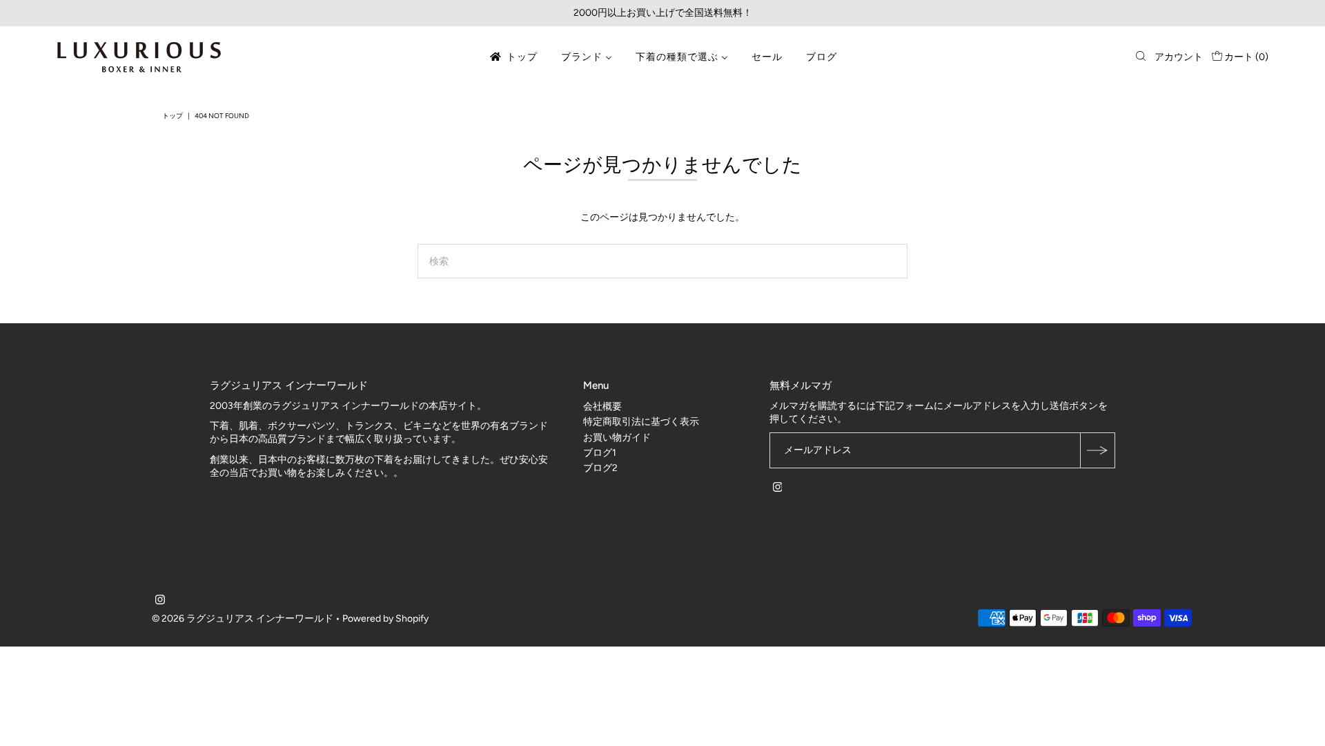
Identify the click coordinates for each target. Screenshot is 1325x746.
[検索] (1140, 57)
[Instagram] (778, 489)
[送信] (1097, 450)
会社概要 (602, 406)
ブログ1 (599, 453)
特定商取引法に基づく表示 (641, 422)
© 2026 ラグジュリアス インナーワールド (242, 618)
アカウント (1179, 57)
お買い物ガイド (617, 437)
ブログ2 (600, 468)
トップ (172, 115)
